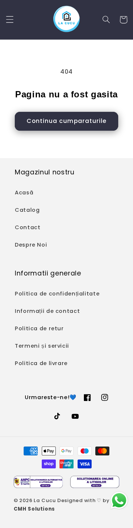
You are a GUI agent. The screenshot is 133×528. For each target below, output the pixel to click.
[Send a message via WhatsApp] (119, 500)
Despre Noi (31, 244)
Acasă (24, 192)
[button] (9, 19)
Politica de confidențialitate (57, 293)
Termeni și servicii (42, 346)
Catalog (27, 210)
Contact (27, 227)
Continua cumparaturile (66, 121)
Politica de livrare (41, 363)
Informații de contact (47, 311)
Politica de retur (39, 328)
